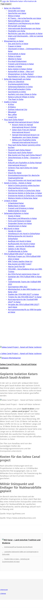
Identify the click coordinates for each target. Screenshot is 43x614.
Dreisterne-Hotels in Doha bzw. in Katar (25, 195)
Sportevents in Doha (17, 91)
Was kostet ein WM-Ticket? (19, 264)
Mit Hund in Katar (11, 228)
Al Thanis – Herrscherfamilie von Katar (24, 18)
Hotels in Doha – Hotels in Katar (18, 183)
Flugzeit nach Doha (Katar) (19, 150)
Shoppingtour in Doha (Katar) (21, 74)
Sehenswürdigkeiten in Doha (20, 86)
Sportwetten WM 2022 (17, 286)
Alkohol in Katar (15, 59)
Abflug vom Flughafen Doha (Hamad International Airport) (25, 141)
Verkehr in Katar (15, 66)
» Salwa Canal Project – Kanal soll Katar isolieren (21, 353)
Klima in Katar (14, 15)
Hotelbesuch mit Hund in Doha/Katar (24, 233)
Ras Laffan (12, 114)
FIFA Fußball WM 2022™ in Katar (18, 254)
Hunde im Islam (14, 231)
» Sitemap (3, 593)
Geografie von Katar (16, 10)
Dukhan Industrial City (17, 109)
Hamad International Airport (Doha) (23, 122)
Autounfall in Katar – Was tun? (21, 71)
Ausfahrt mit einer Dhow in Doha (22, 94)
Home (6, 333)
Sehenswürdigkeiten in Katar (16, 213)
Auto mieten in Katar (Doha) (20, 69)
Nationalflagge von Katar (19, 21)
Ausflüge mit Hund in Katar (19, 241)
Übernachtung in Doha (18, 188)
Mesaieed (12, 112)
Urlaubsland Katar (16, 203)
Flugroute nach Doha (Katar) (20, 152)
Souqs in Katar (14, 216)
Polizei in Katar (14, 56)
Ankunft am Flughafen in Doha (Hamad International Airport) (25, 163)
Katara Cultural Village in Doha (21, 97)
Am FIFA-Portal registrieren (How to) (23, 274)
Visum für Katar (15, 173)
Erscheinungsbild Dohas (18, 84)
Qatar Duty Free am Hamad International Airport (24, 130)
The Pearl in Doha (15, 99)
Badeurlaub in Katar (16, 205)
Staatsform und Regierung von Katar (24, 23)
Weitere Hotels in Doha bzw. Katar (23, 198)
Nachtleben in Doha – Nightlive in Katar (25, 76)
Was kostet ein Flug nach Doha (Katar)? (25, 155)
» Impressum (4, 589)
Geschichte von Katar (17, 13)
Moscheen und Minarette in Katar (22, 218)
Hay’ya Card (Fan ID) (16, 266)
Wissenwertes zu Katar (14, 41)
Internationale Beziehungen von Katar (24, 28)
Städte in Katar (10, 102)
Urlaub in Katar (10, 200)
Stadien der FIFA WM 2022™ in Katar (23, 294)
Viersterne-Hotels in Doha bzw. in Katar (25, 193)
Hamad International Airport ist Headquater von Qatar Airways (25, 136)
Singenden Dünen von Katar (20, 223)
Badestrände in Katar (17, 210)
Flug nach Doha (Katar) (14, 119)
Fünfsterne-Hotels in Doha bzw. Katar (24, 190)
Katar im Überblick (12, 8)
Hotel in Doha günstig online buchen (24, 185)
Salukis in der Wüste (17, 248)
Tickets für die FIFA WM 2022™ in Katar (25, 297)
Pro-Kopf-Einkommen (17, 61)
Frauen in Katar (14, 46)
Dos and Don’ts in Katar (18, 43)
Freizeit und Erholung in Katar (21, 64)
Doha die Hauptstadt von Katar (17, 79)
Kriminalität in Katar (17, 53)
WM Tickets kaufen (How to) (20, 261)
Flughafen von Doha (16, 31)
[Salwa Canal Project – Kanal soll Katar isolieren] (21, 347)
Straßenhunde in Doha (17, 251)
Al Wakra (12, 107)
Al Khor (11, 104)
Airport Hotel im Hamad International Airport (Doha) (24, 125)
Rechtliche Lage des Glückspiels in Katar (25, 33)
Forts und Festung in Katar (19, 221)
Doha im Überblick (16, 81)
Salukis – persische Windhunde (21, 246)
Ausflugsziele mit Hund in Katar (21, 243)
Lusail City (12, 117)
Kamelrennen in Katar (17, 226)
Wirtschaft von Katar (17, 26)
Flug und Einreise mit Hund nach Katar (24, 180)
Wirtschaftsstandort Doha (19, 89)
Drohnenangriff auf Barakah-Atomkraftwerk (18, 547)
